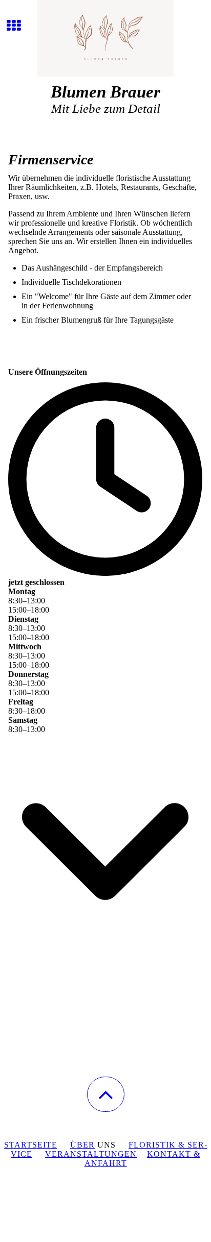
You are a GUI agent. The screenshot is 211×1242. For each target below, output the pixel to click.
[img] (105, 38)
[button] (105, 1094)
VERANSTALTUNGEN (91, 1154)
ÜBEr (82, 1144)
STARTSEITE (30, 1144)
